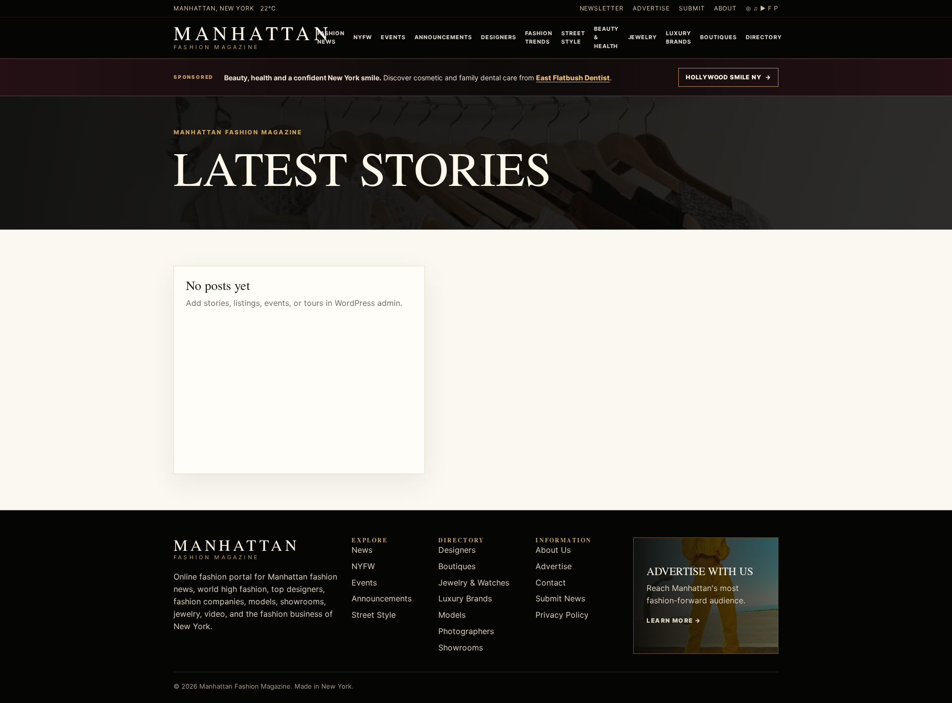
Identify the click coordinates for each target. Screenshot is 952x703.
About (725, 8)
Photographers (466, 631)
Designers (498, 37)
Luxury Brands (678, 37)
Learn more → (674, 620)
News (362, 550)
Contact (551, 582)
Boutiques (718, 37)
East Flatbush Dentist (573, 77)
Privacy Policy (562, 615)
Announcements (443, 37)
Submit (692, 8)
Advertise (651, 8)
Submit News (560, 598)
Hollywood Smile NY (728, 77)
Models (452, 615)
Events (393, 37)
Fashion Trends (538, 37)
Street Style (573, 37)
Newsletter (602, 8)
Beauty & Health (606, 37)
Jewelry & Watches (473, 582)
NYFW (363, 37)
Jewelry (642, 37)
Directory (764, 37)
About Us (553, 550)
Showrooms (460, 647)
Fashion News (331, 37)
